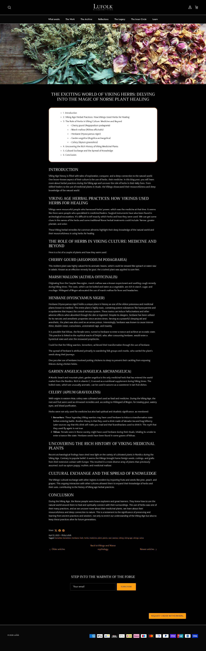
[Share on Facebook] (60, 530)
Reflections (103, 19)
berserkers (67, 538)
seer (109, 538)
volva (141, 538)
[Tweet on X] (56, 530)
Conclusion (70, 155)
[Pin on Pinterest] (63, 530)
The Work (70, 19)
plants (105, 538)
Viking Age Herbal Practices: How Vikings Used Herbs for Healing (97, 117)
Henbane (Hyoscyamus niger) (86, 134)
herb (81, 538)
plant (100, 538)
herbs (86, 538)
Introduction (71, 113)
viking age (128, 538)
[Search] (9, 7)
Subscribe (126, 587)
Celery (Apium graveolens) (84, 142)
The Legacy (119, 19)
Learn (155, 19)
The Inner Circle (138, 19)
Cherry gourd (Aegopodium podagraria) (90, 125)
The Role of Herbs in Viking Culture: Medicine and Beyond (93, 121)
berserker (58, 538)
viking (121, 538)
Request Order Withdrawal (167, 616)
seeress (115, 538)
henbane (75, 538)
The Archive (86, 19)
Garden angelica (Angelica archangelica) (91, 138)
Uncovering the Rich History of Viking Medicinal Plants (91, 146)
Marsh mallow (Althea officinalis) (87, 129)
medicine (93, 538)
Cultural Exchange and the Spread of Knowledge (89, 150)
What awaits (54, 19)
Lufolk (16, 635)
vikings (136, 538)
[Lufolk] (103, 7)
